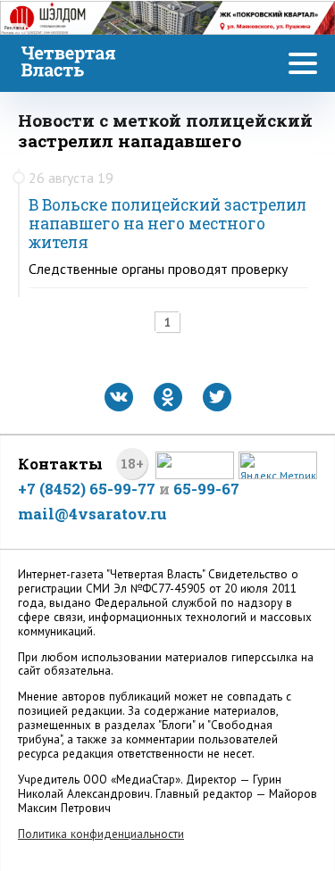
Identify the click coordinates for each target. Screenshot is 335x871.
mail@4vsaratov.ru (92, 513)
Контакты (60, 463)
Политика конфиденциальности (101, 834)
